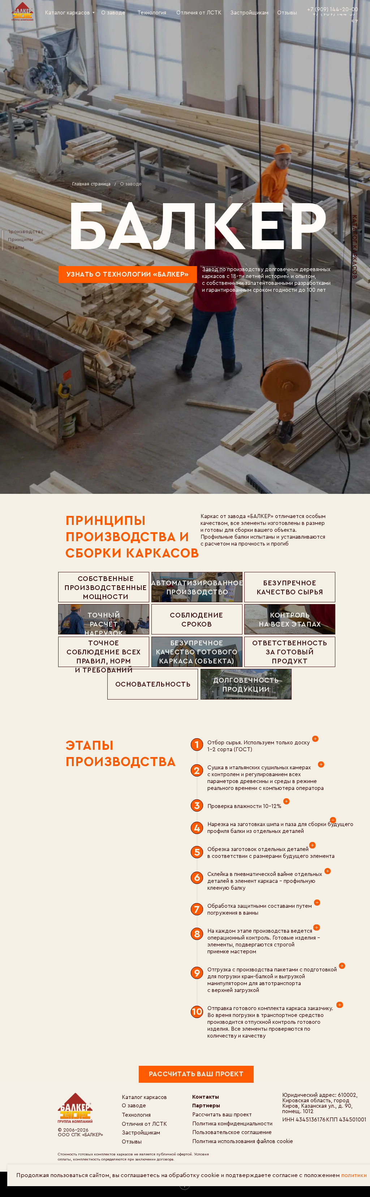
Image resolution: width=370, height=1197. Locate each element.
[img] (22, 11)
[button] (196, 1074)
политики (354, 1175)
